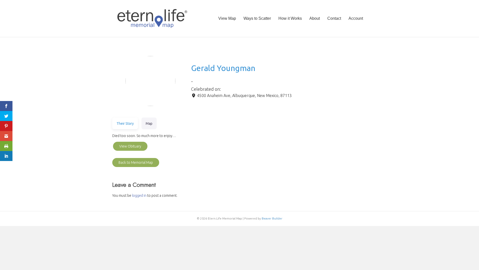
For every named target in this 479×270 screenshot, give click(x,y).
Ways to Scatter (257, 18)
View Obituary (130, 146)
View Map (227, 18)
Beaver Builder (272, 218)
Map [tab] (149, 124)
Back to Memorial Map (136, 162)
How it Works (290, 18)
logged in (139, 196)
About (314, 18)
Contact (334, 18)
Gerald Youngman (223, 68)
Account (356, 18)
